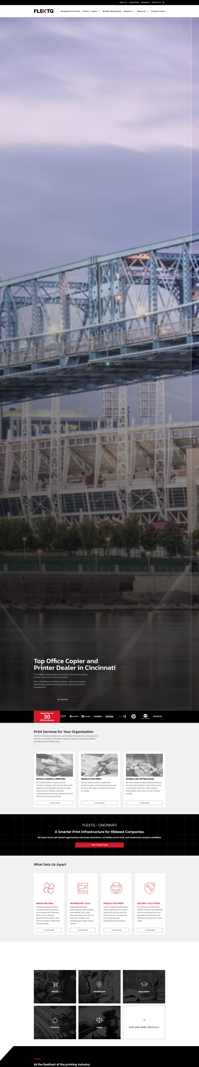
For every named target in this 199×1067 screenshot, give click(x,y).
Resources (141, 11)
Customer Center (158, 11)
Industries (128, 11)
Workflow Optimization (111, 11)
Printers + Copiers (89, 11)
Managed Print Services (70, 11)
